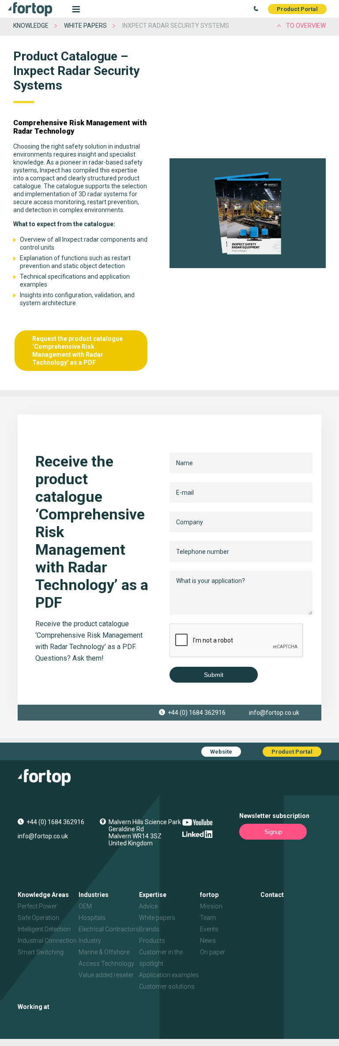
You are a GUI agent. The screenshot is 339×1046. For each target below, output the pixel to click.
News (208, 940)
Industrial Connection (47, 940)
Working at (33, 1006)
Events (209, 929)
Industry (90, 940)
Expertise (152, 894)
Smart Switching (41, 952)
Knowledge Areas (43, 894)
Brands (149, 929)
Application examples (169, 975)
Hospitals (92, 917)
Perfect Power (37, 906)
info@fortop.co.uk (274, 712)
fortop (209, 894)
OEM (85, 906)
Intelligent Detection (44, 929)
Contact (272, 894)
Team (208, 917)
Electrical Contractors (109, 929)
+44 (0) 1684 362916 (197, 712)
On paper (212, 952)
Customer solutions (167, 986)
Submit (213, 674)
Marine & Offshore (104, 952)
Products (152, 940)
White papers (85, 25)
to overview (306, 25)
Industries (94, 894)
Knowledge (31, 25)
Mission (211, 906)
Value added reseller (106, 975)
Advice (148, 906)
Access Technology (106, 963)
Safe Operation (38, 917)
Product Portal (297, 9)
